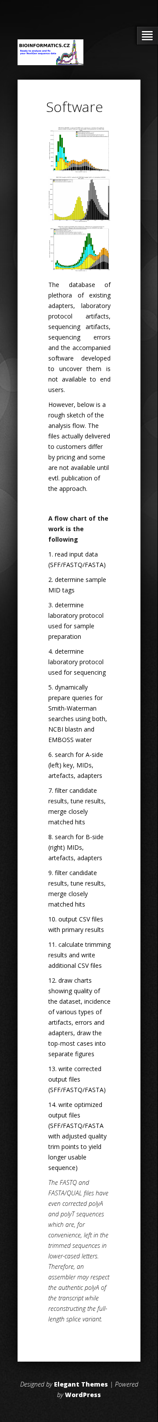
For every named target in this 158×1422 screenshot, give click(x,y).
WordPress (83, 1394)
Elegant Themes (81, 1384)
